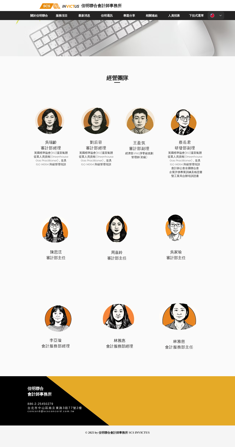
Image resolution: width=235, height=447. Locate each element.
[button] (39, 15)
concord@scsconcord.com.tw (51, 411)
